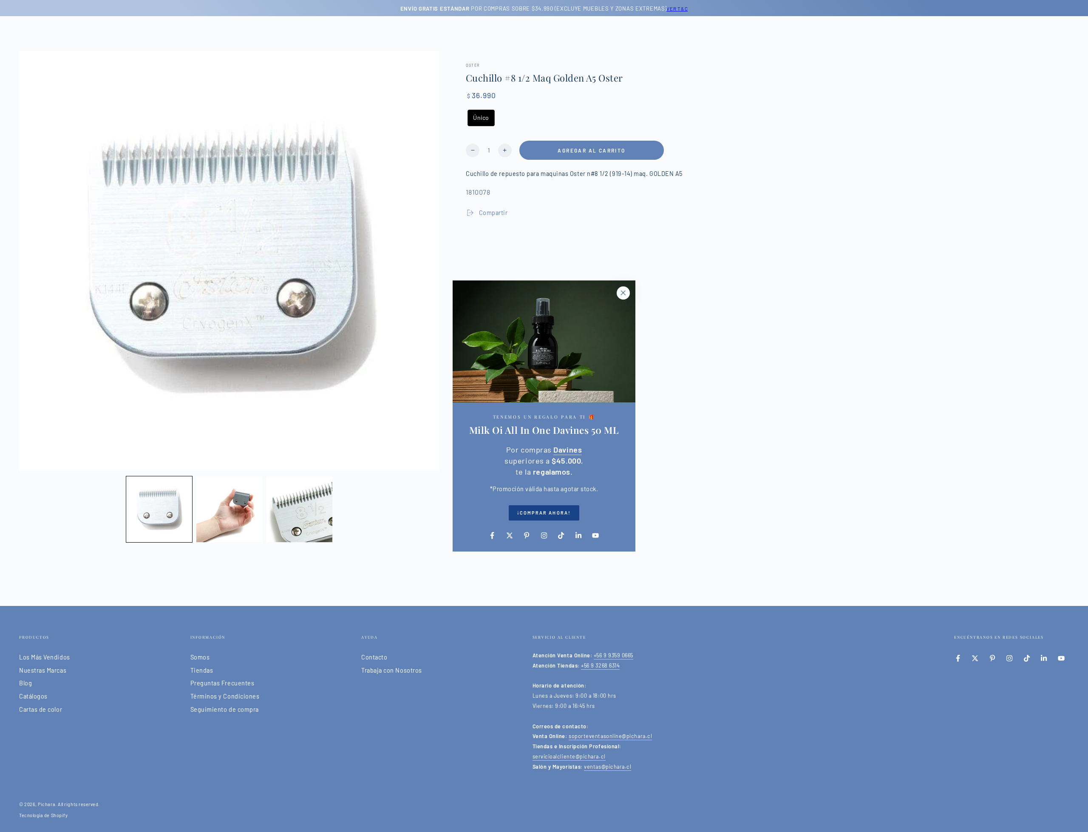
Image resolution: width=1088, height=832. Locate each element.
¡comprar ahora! (544, 512)
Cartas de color (40, 709)
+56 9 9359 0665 (613, 655)
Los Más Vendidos (44, 657)
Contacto (374, 657)
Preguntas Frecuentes (222, 683)
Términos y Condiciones (225, 696)
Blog (25, 683)
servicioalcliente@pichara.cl (569, 756)
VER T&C (677, 8)
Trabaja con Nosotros (391, 670)
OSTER (473, 65)
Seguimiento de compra (224, 709)
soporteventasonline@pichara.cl (610, 736)
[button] (159, 509)
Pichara (46, 804)
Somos (200, 657)
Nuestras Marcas (42, 670)
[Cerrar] (623, 292)
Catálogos (33, 696)
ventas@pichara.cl (607, 766)
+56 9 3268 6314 (600, 665)
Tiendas (201, 670)
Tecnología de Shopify (43, 815)
